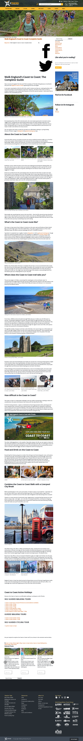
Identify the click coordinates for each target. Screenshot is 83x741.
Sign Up (57, 67)
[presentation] (5, 662)
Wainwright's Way (17, 643)
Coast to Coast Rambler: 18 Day (13, 608)
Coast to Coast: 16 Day (10, 605)
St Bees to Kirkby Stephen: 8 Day (13, 610)
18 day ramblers (44, 234)
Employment (41, 705)
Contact (76, 1)
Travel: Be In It (58, 50)
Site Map (23, 707)
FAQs (22, 697)
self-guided (20, 131)
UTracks (57, 112)
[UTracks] (12, 3)
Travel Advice (58, 47)
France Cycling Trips (9, 715)
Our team (40, 699)
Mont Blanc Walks (9, 697)
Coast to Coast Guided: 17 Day (12, 619)
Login (61, 1)
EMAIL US (71, 5)
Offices (40, 701)
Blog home (7, 42)
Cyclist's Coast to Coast (11, 626)
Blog (69, 1)
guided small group (30, 131)
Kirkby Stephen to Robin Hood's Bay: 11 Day (16, 611)
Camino (33, 8)
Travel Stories (58, 49)
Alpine (49, 8)
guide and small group (43, 233)
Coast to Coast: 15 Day (10, 604)
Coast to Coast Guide (27, 643)
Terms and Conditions (26, 712)
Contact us (24, 699)
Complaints (24, 705)
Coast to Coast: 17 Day (10, 607)
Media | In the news (43, 703)
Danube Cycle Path (9, 708)
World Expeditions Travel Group (64, 702)
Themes (56, 8)
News (56, 46)
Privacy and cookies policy (27, 701)
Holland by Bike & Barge (10, 710)
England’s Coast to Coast (17, 85)
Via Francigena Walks (10, 706)
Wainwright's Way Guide (11, 644)
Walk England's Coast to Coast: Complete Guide (23, 39)
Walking (17, 8)
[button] (50, 663)
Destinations (8, 8)
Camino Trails (58, 43)
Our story (40, 697)
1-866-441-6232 (72, 4)
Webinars (66, 1)
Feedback (23, 708)
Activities (57, 41)
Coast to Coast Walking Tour (40, 643)
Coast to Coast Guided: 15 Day (12, 618)
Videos (56, 51)
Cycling (25, 8)
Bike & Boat (41, 8)
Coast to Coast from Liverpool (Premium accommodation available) (21, 602)
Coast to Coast (9, 643)
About (63, 8)
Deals (72, 1)
